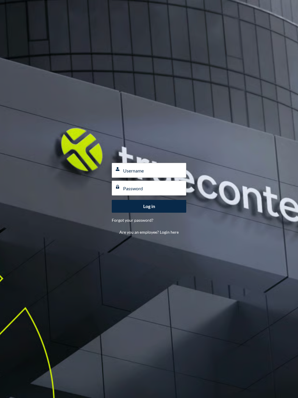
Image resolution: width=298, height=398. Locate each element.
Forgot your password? (132, 220)
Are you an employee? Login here (149, 232)
